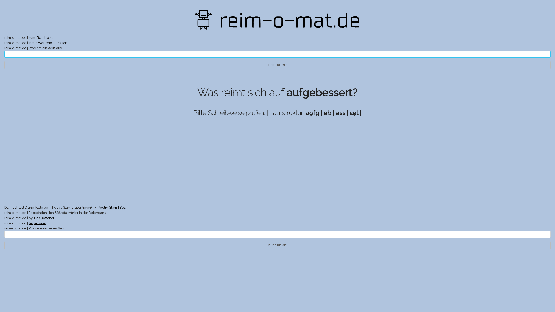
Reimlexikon (46, 38)
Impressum (37, 223)
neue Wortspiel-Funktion (48, 43)
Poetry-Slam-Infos (112, 208)
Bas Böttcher (44, 218)
